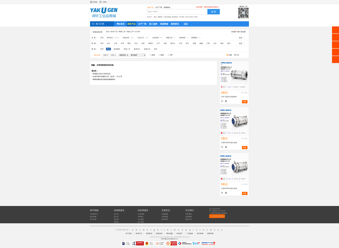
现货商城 (164, 24)
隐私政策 (159, 233)
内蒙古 (150, 43)
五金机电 (157, 38)
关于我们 (129, 233)
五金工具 (143, 38)
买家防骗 (165, 214)
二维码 (104, 2)
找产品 (116, 214)
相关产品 (151, 7)
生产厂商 (159, 7)
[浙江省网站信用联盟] (160, 243)
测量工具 (122, 31)
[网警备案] (138, 243)
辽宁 (158, 43)
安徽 (194, 43)
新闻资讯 (167, 7)
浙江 (187, 43)
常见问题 (93, 219)
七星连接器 (167, 17)
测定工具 (130, 31)
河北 (136, 43)
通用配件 (195, 38)
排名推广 (180, 233)
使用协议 (149, 233)
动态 (186, 24)
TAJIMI (181, 17)
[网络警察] (126, 243)
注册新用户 (94, 214)
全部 (101, 38)
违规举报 (210, 233)
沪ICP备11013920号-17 (169, 239)
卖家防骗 (165, 217)
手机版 (94, 2)
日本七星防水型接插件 (229, 97)
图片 (162, 55)
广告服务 (190, 233)
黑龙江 (172, 43)
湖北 (228, 43)
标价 (153, 55)
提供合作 (147, 49)
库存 (155, 49)
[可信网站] (171, 243)
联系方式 (139, 233)
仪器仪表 (128, 38)
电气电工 (113, 38)
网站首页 (121, 24)
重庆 (129, 43)
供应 (108, 49)
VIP (171, 55)
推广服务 (141, 222)
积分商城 (200, 233)
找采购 (116, 219)
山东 (215, 43)
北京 (108, 43)
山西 (142, 43)
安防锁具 (183, 38)
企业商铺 (141, 214)
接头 (155, 17)
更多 (240, 38)
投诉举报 (165, 219)
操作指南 (93, 217)
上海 (115, 43)
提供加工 (137, 49)
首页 (107, 31)
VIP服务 (140, 217)
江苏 (180, 43)
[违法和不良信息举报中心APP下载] (208, 243)
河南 (221, 43)
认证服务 (141, 219)
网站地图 (169, 233)
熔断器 (160, 17)
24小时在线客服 (217, 216)
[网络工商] (149, 243)
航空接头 (175, 17)
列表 (238, 55)
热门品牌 (153, 24)
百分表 (137, 31)
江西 (208, 43)
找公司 (116, 217)
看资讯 (116, 222)
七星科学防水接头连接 (229, 142)
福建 (201, 43)
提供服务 (117, 49)
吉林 (165, 43)
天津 (122, 43)
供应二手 (127, 49)
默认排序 (97, 55)
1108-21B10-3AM (191, 17)
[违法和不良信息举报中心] (189, 243)
